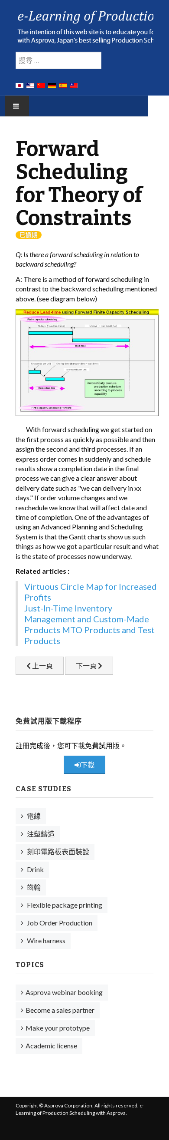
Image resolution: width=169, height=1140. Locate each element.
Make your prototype (58, 1028)
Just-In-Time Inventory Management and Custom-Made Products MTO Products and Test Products (89, 624)
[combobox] (58, 60)
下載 (87, 764)
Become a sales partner (60, 1010)
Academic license (51, 1045)
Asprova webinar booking (64, 992)
